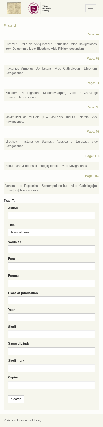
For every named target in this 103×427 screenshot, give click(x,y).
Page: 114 (92, 156)
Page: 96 (93, 107)
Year (11, 309)
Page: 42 (93, 34)
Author (13, 208)
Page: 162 (92, 176)
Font (11, 259)
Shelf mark (16, 360)
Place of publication (23, 293)
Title (11, 225)
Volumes (14, 242)
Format (13, 276)
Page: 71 (93, 83)
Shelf (12, 327)
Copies (13, 377)
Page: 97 (93, 131)
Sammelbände (18, 343)
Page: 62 (93, 58)
